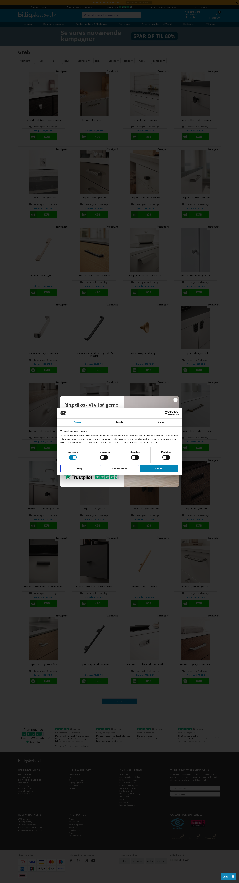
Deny (79, 468)
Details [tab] (119, 422)
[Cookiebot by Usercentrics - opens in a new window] (166, 413)
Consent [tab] (78, 422)
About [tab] (161, 422)
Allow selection (119, 468)
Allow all (159, 468)
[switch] (104, 457)
